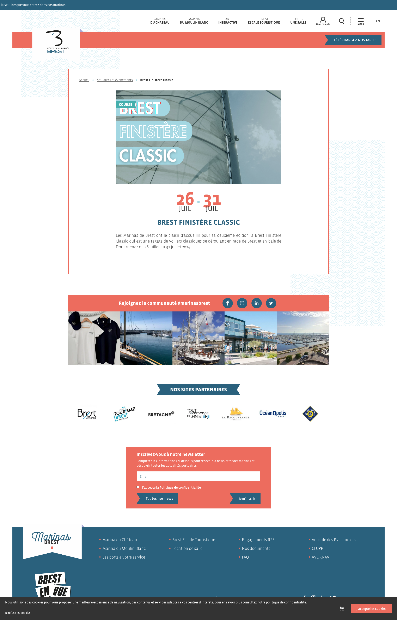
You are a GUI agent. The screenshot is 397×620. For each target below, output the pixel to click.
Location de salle (187, 548)
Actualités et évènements (115, 80)
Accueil (84, 80)
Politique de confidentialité (180, 487)
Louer (298, 20)
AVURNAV (320, 557)
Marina (160, 20)
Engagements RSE (258, 539)
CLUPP (317, 548)
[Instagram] (242, 303)
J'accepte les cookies (371, 608)
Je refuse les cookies (17, 612)
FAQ (245, 557)
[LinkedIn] (256, 303)
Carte (228, 20)
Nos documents (256, 548)
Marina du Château (119, 539)
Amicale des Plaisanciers (334, 539)
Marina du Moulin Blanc (124, 548)
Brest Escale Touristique (193, 539)
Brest (264, 20)
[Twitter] (271, 303)
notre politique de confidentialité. (282, 602)
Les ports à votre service (123, 557)
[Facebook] (227, 303)
